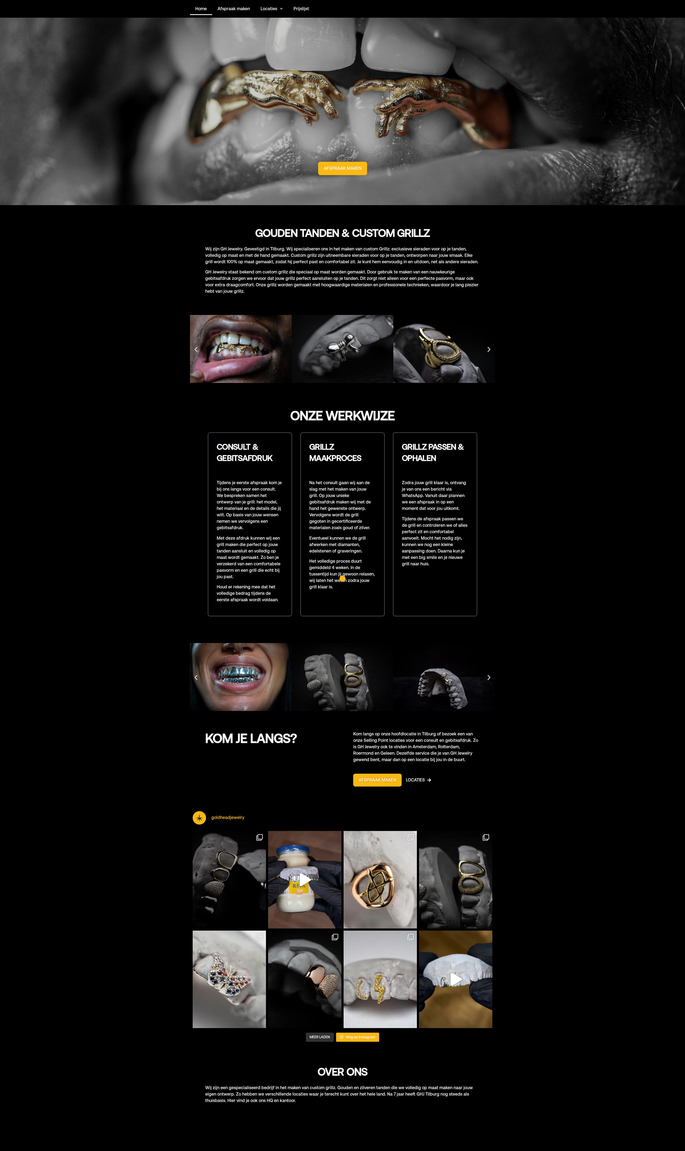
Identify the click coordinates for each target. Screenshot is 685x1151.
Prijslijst (301, 8)
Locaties (269, 8)
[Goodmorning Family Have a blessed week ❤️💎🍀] (380, 879)
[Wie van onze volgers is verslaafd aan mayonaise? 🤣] (304, 879)
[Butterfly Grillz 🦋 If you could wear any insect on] (229, 979)
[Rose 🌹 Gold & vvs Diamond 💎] (304, 979)
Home (201, 8)
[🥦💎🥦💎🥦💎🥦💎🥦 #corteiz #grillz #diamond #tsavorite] (455, 979)
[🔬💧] (229, 879)
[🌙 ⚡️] (380, 979)
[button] (196, 349)
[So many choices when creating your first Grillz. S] (455, 879)
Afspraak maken (234, 8)
